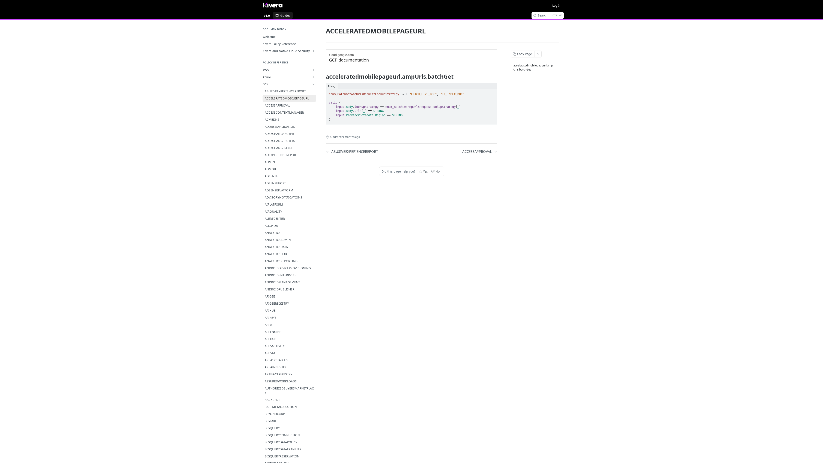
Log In (556, 5)
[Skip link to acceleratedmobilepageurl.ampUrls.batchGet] (323, 76)
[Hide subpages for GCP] (313, 84)
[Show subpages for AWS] (313, 70)
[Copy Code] (492, 93)
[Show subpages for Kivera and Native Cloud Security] (313, 51)
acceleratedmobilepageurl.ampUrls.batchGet (533, 67)
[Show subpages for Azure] (313, 77)
